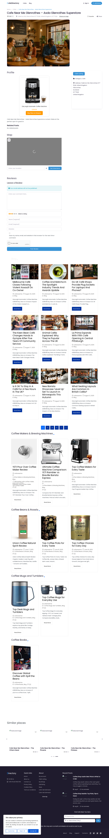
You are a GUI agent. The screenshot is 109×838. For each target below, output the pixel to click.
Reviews (12, 178)
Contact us (27, 782)
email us (11, 779)
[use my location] (46, 168)
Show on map (63, 16)
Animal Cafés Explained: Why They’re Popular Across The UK (50, 337)
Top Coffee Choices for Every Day (83, 544)
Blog (30, 3)
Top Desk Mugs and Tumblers (23, 611)
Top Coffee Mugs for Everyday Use (53, 599)
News (40, 787)
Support (77, 833)
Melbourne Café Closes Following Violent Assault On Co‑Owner (23, 286)
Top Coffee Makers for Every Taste (84, 468)
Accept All (33, 831)
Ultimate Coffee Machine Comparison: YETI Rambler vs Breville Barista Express (54, 472)
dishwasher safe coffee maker (24, 481)
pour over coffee (18, 483)
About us (26, 779)
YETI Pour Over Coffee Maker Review (24, 468)
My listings (42, 782)
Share (100, 16)
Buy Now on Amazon (34, 113)
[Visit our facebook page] (90, 833)
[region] (22, 825)
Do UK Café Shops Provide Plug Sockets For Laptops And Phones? (83, 286)
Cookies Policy (28, 787)
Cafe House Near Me (15, 782)
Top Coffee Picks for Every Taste (53, 544)
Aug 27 (76, 789)
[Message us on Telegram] (97, 833)
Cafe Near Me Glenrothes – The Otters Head (21, 749)
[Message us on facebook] (100, 833)
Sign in (87, 3)
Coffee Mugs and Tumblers (23, 618)
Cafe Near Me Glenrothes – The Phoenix (52, 749)
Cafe (83, 79)
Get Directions (55, 168)
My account (42, 776)
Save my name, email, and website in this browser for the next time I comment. (31, 237)
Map (9, 135)
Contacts (85, 833)
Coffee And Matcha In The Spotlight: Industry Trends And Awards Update (54, 286)
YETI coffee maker (18, 485)
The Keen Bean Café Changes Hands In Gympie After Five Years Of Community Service (24, 338)
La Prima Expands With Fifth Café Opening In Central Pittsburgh (82, 337)
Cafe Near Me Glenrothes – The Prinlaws (83, 749)
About (65, 833)
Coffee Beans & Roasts (21, 551)
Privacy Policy (28, 784)
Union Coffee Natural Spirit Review (24, 544)
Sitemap (44, 796)
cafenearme (18, 294)
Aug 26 (76, 806)
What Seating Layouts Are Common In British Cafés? (84, 389)
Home (9, 9)
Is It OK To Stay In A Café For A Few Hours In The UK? (24, 389)
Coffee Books (18, 684)
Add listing (98, 3)
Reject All (22, 831)
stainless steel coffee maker (22, 484)
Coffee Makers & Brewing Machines (24, 477)
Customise (11, 831)
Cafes (25, 3)
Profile (10, 72)
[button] (6, 739)
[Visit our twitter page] (93, 833)
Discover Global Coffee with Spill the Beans (24, 676)
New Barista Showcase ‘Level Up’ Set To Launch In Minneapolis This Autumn (53, 392)
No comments (85, 789)
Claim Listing (79, 74)
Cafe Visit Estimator (45, 790)
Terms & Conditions (30, 790)
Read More (17, 309)
